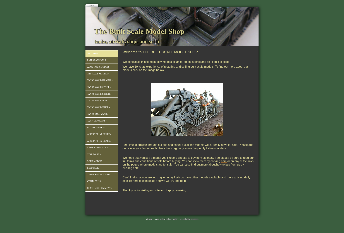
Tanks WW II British (99, 94)
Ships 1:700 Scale (97, 147)
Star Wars (94, 154)
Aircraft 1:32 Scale (99, 141)
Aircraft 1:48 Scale (99, 134)
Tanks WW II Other (98, 107)
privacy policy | (173, 219)
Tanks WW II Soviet (99, 87)
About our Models (98, 67)
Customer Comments (99, 188)
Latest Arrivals (96, 60)
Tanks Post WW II (97, 114)
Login (91, 5)
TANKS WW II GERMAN (100, 80)
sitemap (149, 219)
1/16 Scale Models (98, 73)
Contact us (94, 181)
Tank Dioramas (97, 121)
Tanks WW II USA (97, 100)
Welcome (92, 53)
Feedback (93, 168)
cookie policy (159, 219)
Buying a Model (96, 127)
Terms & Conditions (99, 174)
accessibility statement (189, 219)
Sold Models (94, 161)
